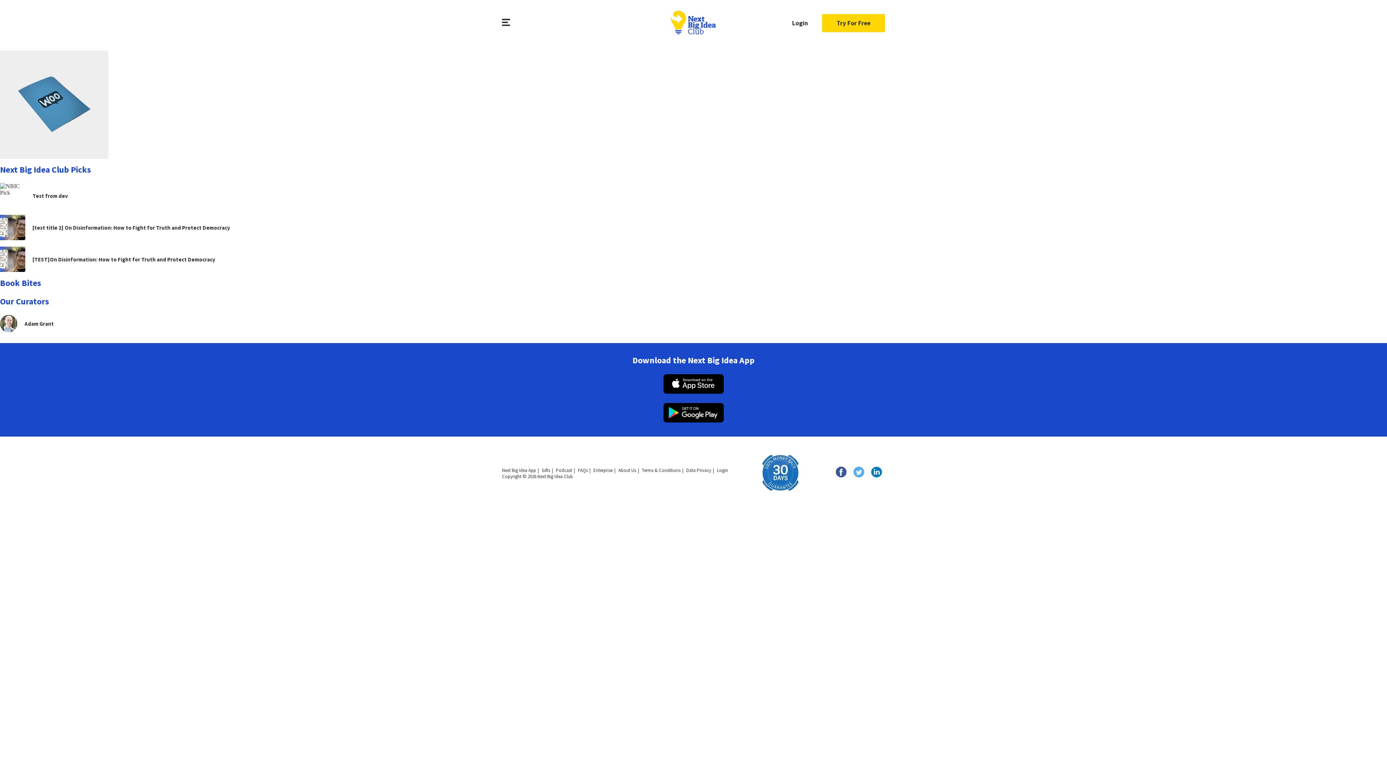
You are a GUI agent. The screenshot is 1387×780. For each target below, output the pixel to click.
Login (800, 23)
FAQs (583, 470)
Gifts (546, 470)
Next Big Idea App (519, 470)
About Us (627, 470)
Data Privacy (698, 470)
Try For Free (853, 23)
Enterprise (603, 470)
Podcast (564, 470)
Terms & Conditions (661, 470)
